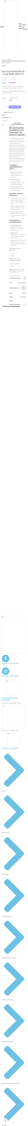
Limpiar (10, 100)
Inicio (3, 59)
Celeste (20, 282)
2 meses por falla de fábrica (23, 288)
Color (4, 98)
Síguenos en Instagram (10, 676)
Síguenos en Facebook (10, 663)
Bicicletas (8, 59)
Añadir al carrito (15, 107)
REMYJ (3, 65)
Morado (24, 282)
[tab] (17, 123)
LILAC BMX (23, 296)
